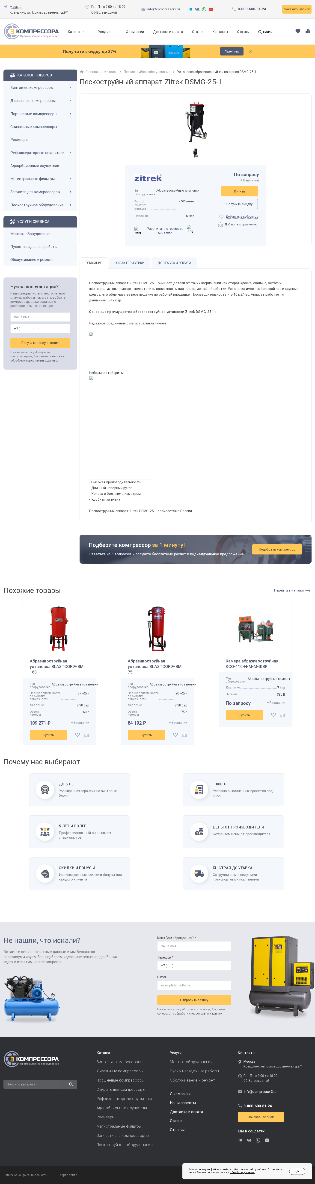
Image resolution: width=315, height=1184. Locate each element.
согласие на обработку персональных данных (189, 1013)
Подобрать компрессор (277, 549)
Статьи (197, 32)
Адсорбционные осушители (34, 165)
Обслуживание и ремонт (31, 259)
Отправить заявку (194, 1000)
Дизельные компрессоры (33, 101)
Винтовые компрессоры (32, 87)
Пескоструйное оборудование (37, 205)
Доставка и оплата (168, 32)
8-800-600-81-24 (252, 9)
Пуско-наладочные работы (34, 247)
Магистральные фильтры (32, 179)
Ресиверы (19, 139)
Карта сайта (68, 1175)
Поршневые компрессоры (33, 114)
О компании (135, 32)
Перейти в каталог (289, 590)
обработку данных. (242, 1172)
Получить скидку (239, 204)
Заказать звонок (261, 1117)
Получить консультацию (40, 343)
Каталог (74, 32)
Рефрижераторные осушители (37, 153)
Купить (239, 191)
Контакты (220, 32)
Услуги (103, 32)
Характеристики (129, 263)
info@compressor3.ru (163, 9)
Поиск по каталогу (21, 1084)
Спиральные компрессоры (33, 127)
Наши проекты (183, 1103)
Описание (94, 263)
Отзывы (243, 32)
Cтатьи (176, 1121)
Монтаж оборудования (30, 234)
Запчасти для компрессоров (35, 192)
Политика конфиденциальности (25, 1175)
